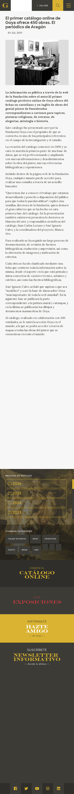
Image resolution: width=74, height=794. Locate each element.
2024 (17, 503)
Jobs (36, 550)
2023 (16, 513)
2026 (16, 484)
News (35, 539)
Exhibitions (50, 539)
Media (24, 550)
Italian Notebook (17, 539)
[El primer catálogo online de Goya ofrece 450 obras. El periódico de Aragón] (37, 62)
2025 (16, 493)
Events (11, 550)
